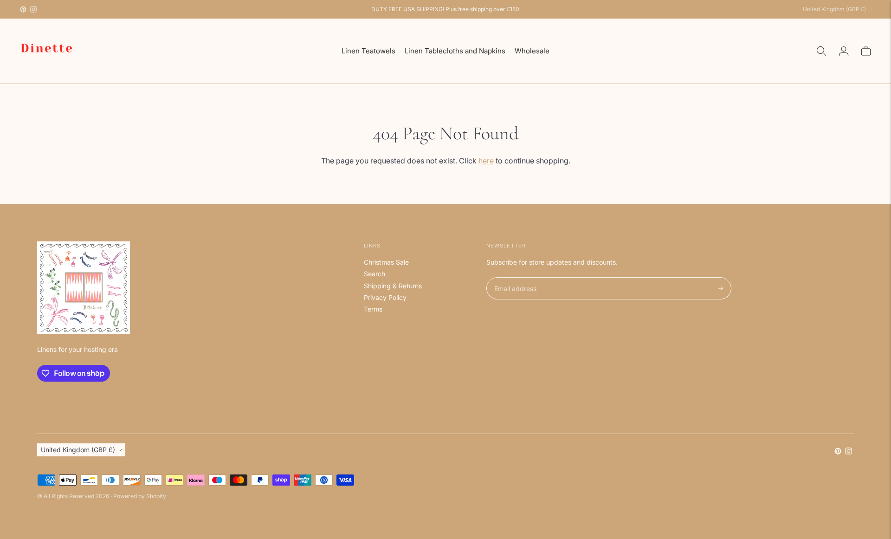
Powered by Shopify (139, 496)
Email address (514, 277)
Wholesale (532, 50)
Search (374, 274)
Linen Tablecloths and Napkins (455, 50)
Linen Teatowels (368, 50)
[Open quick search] (821, 51)
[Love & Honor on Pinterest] (23, 9)
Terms (373, 309)
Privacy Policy (385, 297)
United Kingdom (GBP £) (834, 9)
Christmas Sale (386, 262)
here (486, 160)
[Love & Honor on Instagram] (33, 9)
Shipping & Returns (393, 286)
